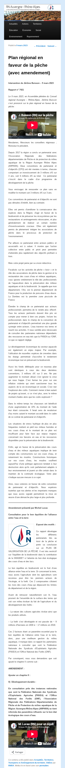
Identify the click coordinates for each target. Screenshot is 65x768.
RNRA (11, 766)
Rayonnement (33, 36)
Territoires (37, 24)
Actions (25, 24)
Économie (26, 30)
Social (38, 30)
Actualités (13, 24)
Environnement (15, 36)
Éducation (13, 30)
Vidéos (49, 763)
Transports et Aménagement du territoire (26, 763)
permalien (43, 766)
